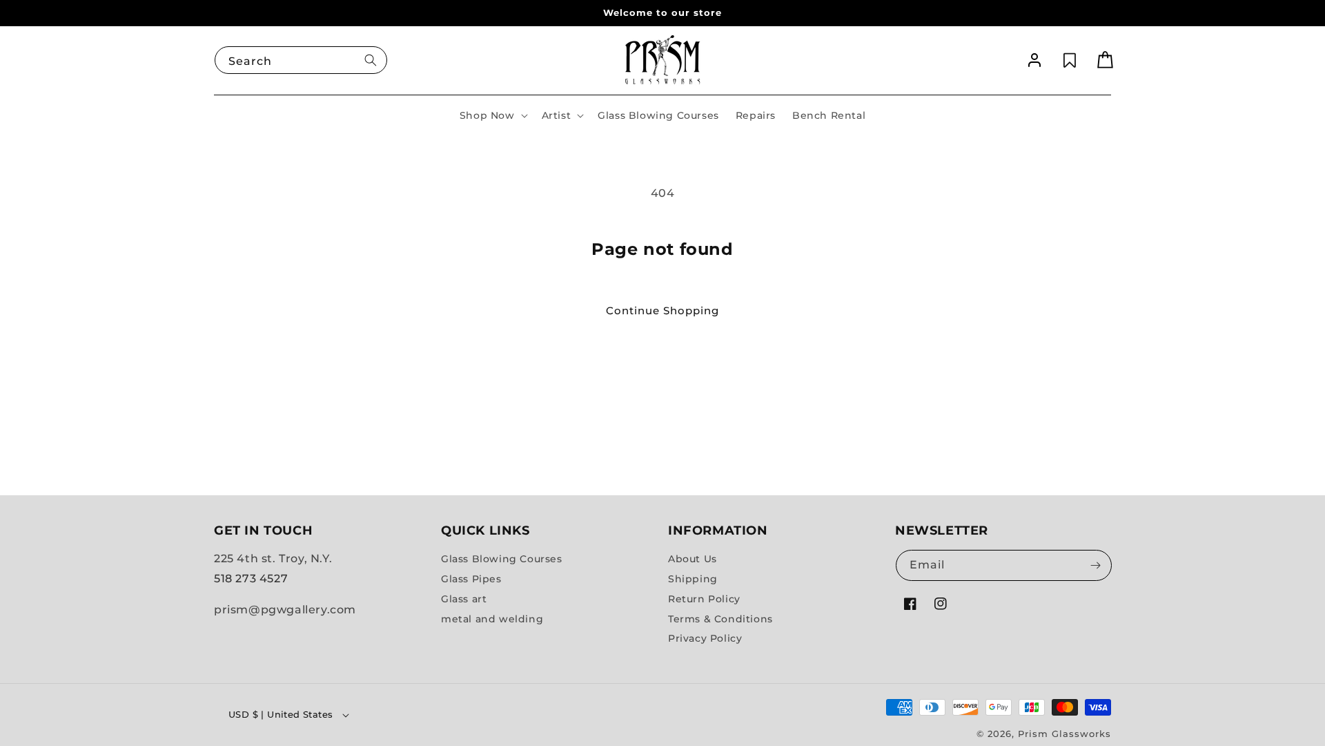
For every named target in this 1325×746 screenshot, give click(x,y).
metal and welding (492, 618)
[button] (492, 115)
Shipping (693, 579)
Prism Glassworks (1064, 733)
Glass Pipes (471, 579)
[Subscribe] (1095, 565)
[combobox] (301, 60)
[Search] (370, 60)
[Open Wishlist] (1069, 60)
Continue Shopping (662, 310)
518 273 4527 (251, 578)
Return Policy (704, 599)
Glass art (464, 599)
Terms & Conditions (720, 618)
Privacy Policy (705, 638)
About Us (692, 559)
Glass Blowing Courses (501, 559)
